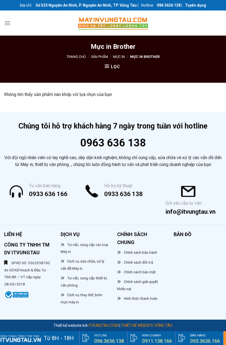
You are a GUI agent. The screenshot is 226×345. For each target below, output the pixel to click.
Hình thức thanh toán (140, 298)
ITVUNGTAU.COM (103, 325)
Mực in (119, 57)
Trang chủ (76, 57)
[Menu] (7, 23)
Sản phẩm (99, 57)
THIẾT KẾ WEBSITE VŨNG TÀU (147, 325)
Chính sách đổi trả (138, 262)
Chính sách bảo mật (140, 272)
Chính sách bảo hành (140, 252)
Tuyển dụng (195, 5)
